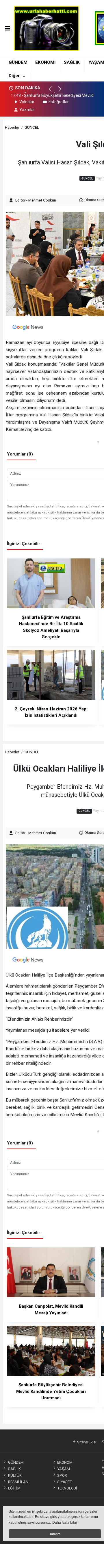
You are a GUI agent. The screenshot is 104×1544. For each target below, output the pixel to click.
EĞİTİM (14, 1488)
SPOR (62, 1475)
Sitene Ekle (86, 1442)
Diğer (14, 75)
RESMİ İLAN (18, 1481)
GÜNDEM (18, 62)
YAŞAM (63, 1468)
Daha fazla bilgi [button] (64, 1523)
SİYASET (64, 1481)
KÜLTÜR (14, 1475)
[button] (53, 91)
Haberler (12, 127)
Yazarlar (27, 109)
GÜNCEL (32, 127)
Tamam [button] (54, 1534)
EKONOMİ (45, 62)
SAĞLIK (72, 62)
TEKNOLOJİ (67, 1488)
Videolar (26, 101)
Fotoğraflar (59, 101)
